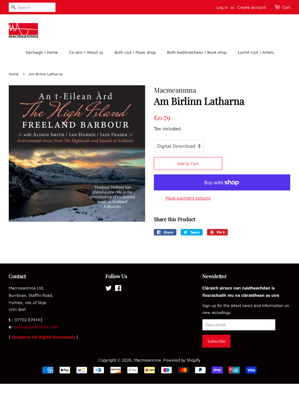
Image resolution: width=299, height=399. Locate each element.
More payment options (188, 197)
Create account (251, 7)
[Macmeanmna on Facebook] (118, 289)
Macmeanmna (147, 360)
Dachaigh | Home (42, 52)
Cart (286, 7)
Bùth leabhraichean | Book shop (197, 52)
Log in (222, 7)
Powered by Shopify (182, 360)
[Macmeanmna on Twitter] (108, 289)
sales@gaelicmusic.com (36, 326)
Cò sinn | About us (86, 52)
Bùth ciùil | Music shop (135, 52)
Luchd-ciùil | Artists (256, 52)
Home (14, 74)
